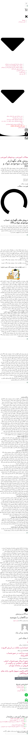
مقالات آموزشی (21, 157)
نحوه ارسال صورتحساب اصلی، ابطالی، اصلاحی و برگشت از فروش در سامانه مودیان (15, 663)
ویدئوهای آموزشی (7, 157)
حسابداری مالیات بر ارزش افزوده (14, 648)
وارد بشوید (15, 620)
